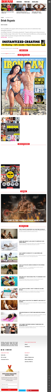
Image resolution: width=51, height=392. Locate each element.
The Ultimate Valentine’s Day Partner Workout (32, 229)
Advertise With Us (29, 361)
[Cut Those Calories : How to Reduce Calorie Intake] (9, 297)
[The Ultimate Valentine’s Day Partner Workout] (9, 238)
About (26, 344)
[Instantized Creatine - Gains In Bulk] (23, 45)
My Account (3, 357)
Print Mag (27, 2)
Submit (9, 389)
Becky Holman (4, 24)
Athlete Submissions (29, 357)
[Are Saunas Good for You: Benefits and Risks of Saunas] (9, 309)
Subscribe (19, 2)
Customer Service (5, 359)
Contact (26, 355)
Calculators (27, 346)
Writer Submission (29, 359)
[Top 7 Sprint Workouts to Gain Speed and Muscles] (9, 262)
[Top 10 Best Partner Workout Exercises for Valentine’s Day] (9, 333)
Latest (2, 17)
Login (17, 48)
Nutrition (10, 37)
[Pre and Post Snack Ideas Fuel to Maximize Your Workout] (9, 285)
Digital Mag (35, 2)
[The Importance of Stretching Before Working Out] (9, 321)
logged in (6, 53)
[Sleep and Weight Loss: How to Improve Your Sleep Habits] (9, 250)
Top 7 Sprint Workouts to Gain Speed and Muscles (30, 254)
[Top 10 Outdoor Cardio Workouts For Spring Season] (9, 273)
